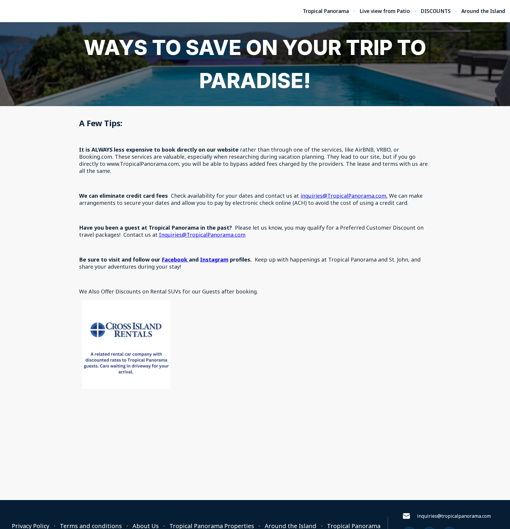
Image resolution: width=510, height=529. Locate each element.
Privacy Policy (30, 526)
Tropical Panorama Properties (211, 526)
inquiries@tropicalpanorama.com (454, 516)
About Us (146, 526)
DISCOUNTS (436, 11)
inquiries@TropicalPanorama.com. (344, 195)
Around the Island (483, 11)
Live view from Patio (384, 11)
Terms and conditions (91, 526)
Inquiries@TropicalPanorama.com (202, 234)
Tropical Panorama (326, 11)
